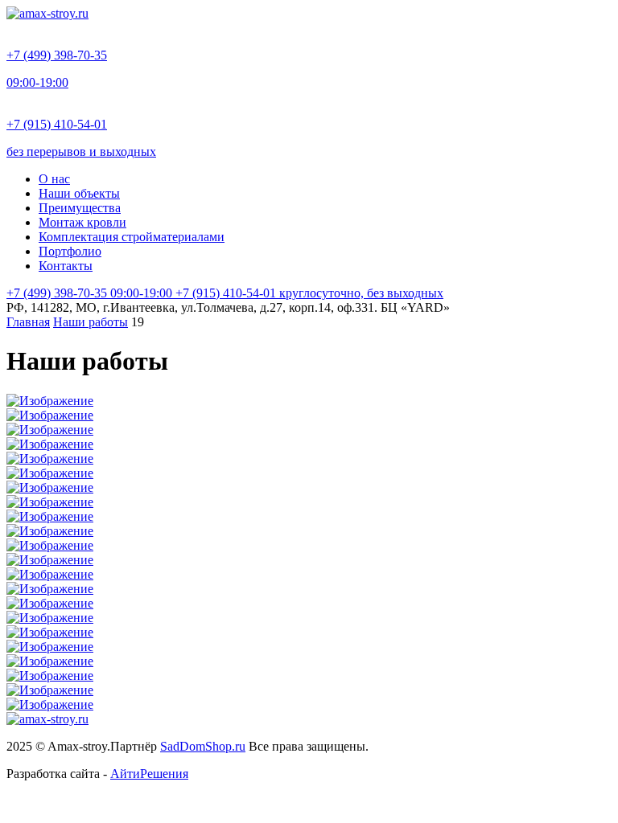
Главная (28, 322)
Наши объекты (79, 193)
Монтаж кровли (82, 222)
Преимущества (80, 208)
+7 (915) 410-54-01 (309, 293)
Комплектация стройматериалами (132, 237)
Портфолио (70, 251)
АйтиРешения (149, 773)
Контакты (66, 265)
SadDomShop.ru (202, 746)
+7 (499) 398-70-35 (89, 293)
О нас (54, 179)
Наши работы (90, 322)
